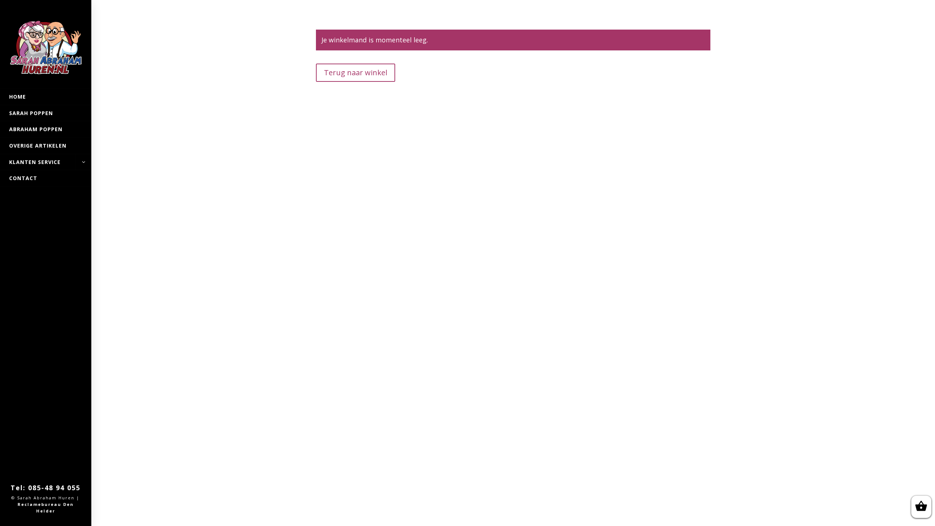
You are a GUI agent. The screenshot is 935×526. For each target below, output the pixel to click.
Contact (23, 178)
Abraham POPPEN (35, 129)
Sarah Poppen (31, 113)
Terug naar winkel (355, 72)
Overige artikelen (37, 145)
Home (17, 96)
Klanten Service (35, 162)
